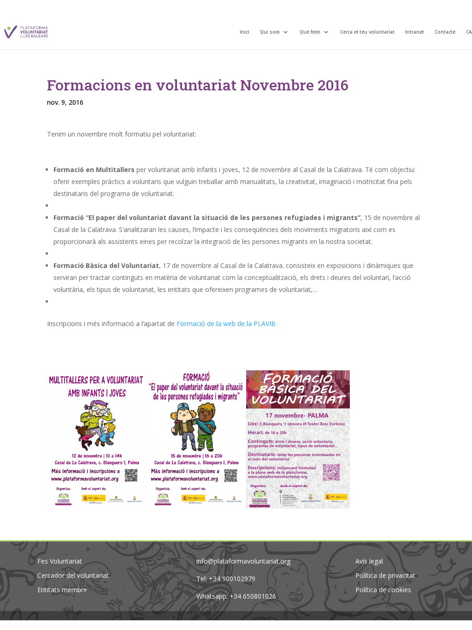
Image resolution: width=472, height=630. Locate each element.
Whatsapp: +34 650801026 (236, 596)
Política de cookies (383, 589)
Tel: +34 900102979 (225, 578)
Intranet (414, 32)
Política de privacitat (385, 575)
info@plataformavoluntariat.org (243, 561)
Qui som (270, 32)
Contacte (445, 32)
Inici (244, 32)
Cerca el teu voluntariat (367, 32)
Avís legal (369, 561)
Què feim (310, 32)
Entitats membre (62, 589)
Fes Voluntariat (59, 561)
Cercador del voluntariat (73, 575)
